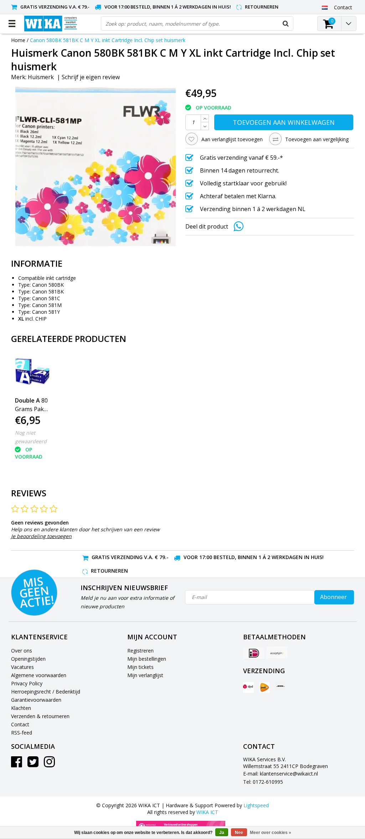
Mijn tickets (140, 667)
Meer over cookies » (270, 832)
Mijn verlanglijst (145, 675)
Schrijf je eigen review (91, 77)
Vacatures (22, 667)
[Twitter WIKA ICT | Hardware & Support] (32, 764)
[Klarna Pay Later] (277, 652)
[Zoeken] (285, 23)
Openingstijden (28, 658)
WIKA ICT (207, 812)
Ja (221, 832)
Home (18, 40)
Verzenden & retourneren (40, 716)
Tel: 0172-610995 (263, 781)
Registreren (140, 650)
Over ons (21, 650)
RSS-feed (21, 732)
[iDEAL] (253, 652)
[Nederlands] (325, 7)
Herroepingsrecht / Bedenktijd (45, 691)
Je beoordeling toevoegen (41, 536)
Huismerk (41, 77)
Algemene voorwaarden (38, 675)
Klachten (21, 708)
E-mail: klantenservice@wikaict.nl (280, 773)
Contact (20, 724)
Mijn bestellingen (146, 658)
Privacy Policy (26, 683)
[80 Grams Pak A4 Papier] (32, 373)
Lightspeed (256, 805)
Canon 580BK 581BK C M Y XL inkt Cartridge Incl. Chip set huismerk (107, 40)
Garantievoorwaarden (36, 699)
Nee (239, 832)
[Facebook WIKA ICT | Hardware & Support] (16, 764)
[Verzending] (248, 687)
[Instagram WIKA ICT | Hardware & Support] (49, 764)
